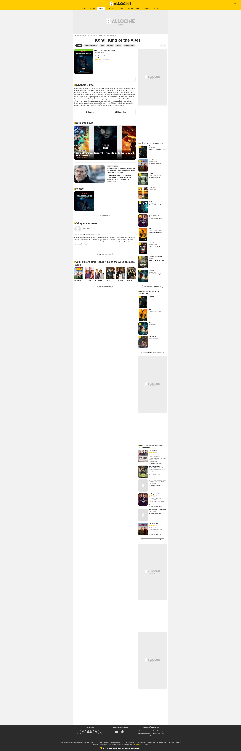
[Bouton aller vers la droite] (164, 45)
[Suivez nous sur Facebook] (79, 732)
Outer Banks (152, 187)
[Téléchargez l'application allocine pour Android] (123, 731)
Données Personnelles (128, 742)
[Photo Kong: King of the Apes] (84, 201)
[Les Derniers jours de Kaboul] (143, 485)
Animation (106, 50)
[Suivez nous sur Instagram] (89, 732)
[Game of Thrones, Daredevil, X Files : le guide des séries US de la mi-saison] (105, 142)
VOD (137, 8)
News (84, 8)
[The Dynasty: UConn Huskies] (143, 515)
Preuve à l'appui (110, 280)
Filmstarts (141, 731)
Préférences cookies (116, 742)
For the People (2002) (99, 280)
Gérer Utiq (171, 742)
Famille (113, 50)
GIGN (150, 201)
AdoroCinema (157, 733)
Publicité (86, 742)
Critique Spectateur (86, 223)
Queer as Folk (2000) (131, 280)
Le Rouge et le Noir (154, 215)
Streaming (111, 8)
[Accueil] (120, 3)
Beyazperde (142, 733)
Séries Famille (102, 35)
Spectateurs (98, 55)
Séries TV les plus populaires (90, 35)
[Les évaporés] (143, 456)
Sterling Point (153, 336)
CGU (91, 742)
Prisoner (151, 270)
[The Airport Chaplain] (143, 472)
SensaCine (156, 731)
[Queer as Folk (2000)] (131, 273)
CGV (96, 742)
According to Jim (78, 280)
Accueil (77, 35)
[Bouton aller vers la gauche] (161, 45)
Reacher (151, 146)
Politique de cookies (104, 742)
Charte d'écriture (150, 742)
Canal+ (156, 8)
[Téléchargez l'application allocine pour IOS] (117, 731)
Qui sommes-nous (70, 742)
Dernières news (84, 122)
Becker (89, 280)
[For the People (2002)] (99, 273)
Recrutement (79, 742)
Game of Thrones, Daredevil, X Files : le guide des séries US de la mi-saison (105, 154)
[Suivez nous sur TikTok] (95, 732)
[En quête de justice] (120, 273)
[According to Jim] (78, 273)
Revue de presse (140, 742)
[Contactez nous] (100, 732)
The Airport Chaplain (155, 466)
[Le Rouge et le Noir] (143, 499)
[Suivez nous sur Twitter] (84, 732)
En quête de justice (120, 280)
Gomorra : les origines (155, 256)
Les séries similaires (105, 286)
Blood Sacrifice (153, 160)
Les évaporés (153, 450)
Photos (79, 188)
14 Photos (105, 215)
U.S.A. (103, 52)
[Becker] (89, 273)
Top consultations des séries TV (152, 286)
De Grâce (151, 242)
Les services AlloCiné (161, 742)
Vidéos (130, 8)
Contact (62, 742)
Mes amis (106, 55)
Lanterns (151, 173)
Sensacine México (149, 736)
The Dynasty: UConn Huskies (157, 509)
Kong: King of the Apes (118, 40)
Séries (101, 8)
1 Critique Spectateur (105, 254)
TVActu (121, 8)
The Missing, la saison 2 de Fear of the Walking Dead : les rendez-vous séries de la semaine (121, 170)
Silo (150, 229)
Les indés (146, 8)
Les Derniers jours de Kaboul (157, 480)
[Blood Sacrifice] (143, 529)
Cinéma (92, 8)
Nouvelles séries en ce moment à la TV (152, 540)
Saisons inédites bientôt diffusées (152, 352)
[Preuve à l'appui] (110, 273)
